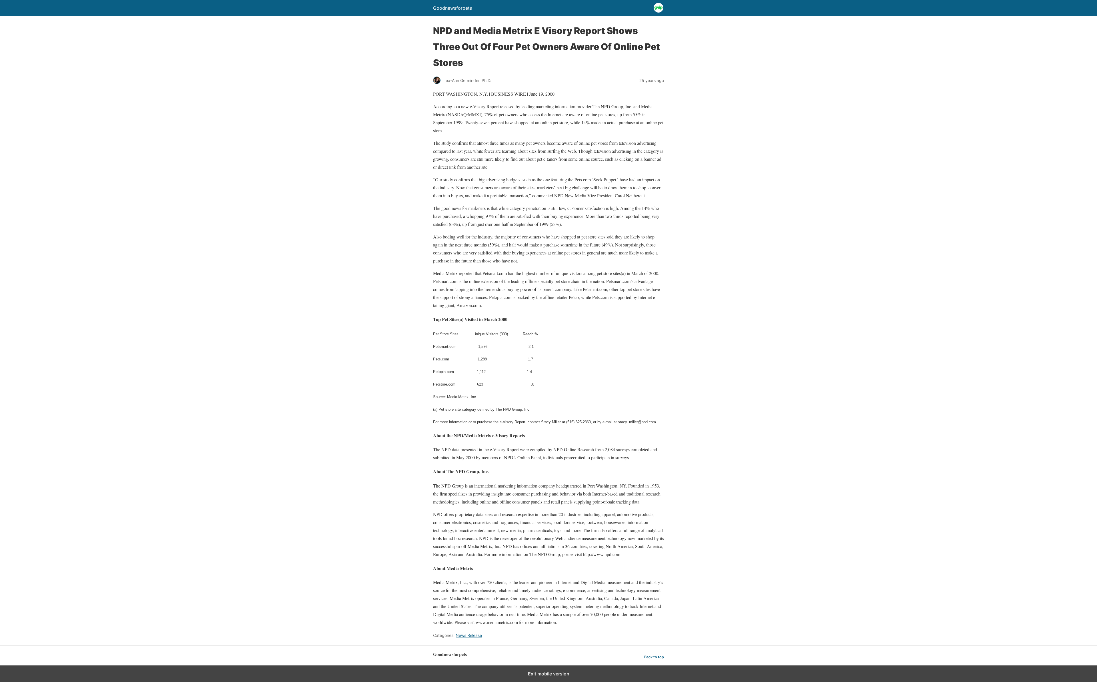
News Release (469, 635)
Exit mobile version (548, 674)
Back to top (654, 657)
